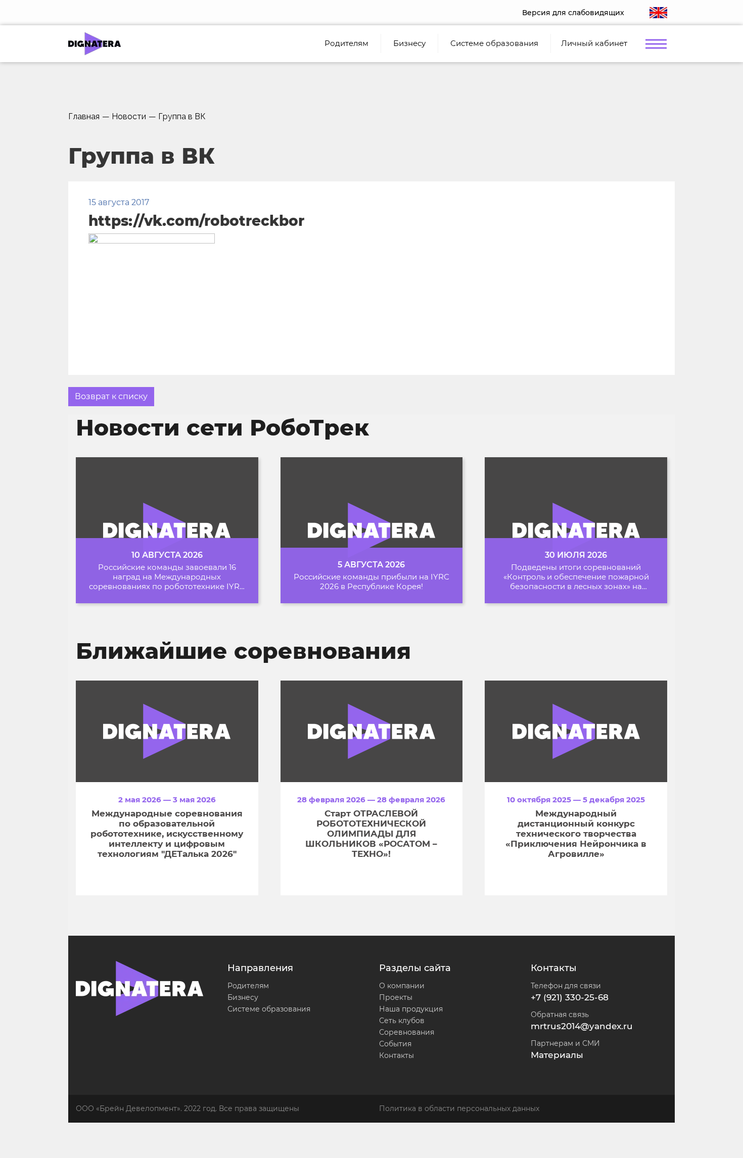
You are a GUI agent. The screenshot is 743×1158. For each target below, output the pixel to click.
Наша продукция (411, 1009)
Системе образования (268, 1009)
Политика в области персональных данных (459, 1108)
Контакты (396, 1055)
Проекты (395, 997)
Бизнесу (242, 997)
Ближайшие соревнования (243, 650)
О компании (402, 985)
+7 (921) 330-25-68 (570, 997)
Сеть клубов (402, 1020)
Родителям (248, 985)
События (395, 1043)
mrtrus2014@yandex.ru (582, 1026)
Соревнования (406, 1032)
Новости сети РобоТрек (222, 427)
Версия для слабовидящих (573, 12)
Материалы (557, 1055)
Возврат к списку (111, 396)
